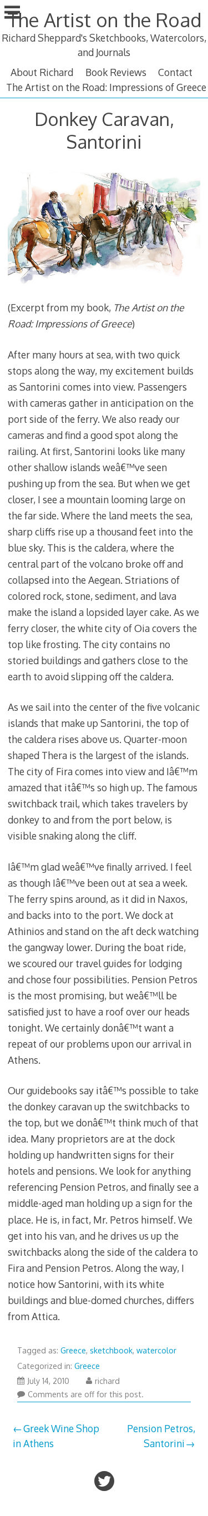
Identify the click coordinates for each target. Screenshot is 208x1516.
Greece (73, 1350)
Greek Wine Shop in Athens (56, 1435)
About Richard (42, 72)
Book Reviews (115, 72)
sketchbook (111, 1350)
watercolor (156, 1350)
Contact (175, 72)
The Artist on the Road (104, 20)
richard (107, 1381)
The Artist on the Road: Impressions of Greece (106, 87)
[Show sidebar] (12, 13)
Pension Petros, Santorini (161, 1435)
